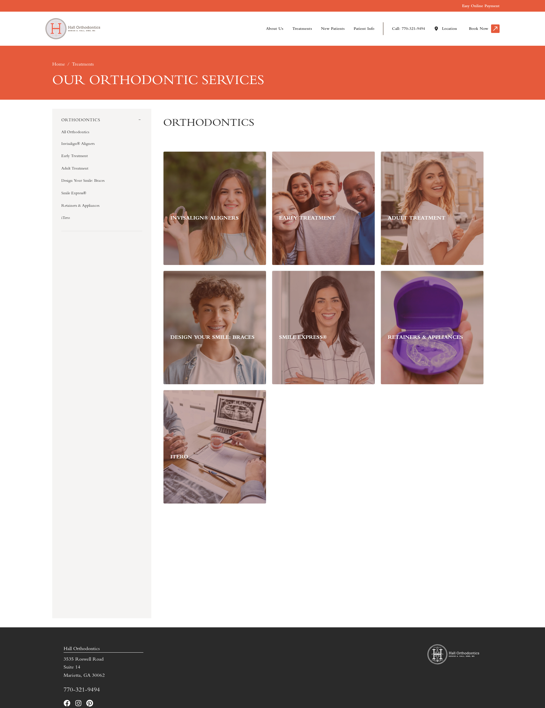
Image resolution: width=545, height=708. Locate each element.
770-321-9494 (82, 689)
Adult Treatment (74, 168)
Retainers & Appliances (80, 205)
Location (449, 28)
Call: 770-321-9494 (408, 28)
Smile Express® (73, 192)
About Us (274, 28)
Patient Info (364, 28)
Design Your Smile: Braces (82, 180)
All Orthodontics (75, 131)
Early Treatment (74, 155)
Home (58, 64)
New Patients (333, 28)
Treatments (302, 28)
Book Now (478, 28)
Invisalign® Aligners (78, 143)
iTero (65, 217)
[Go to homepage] (68, 28)
